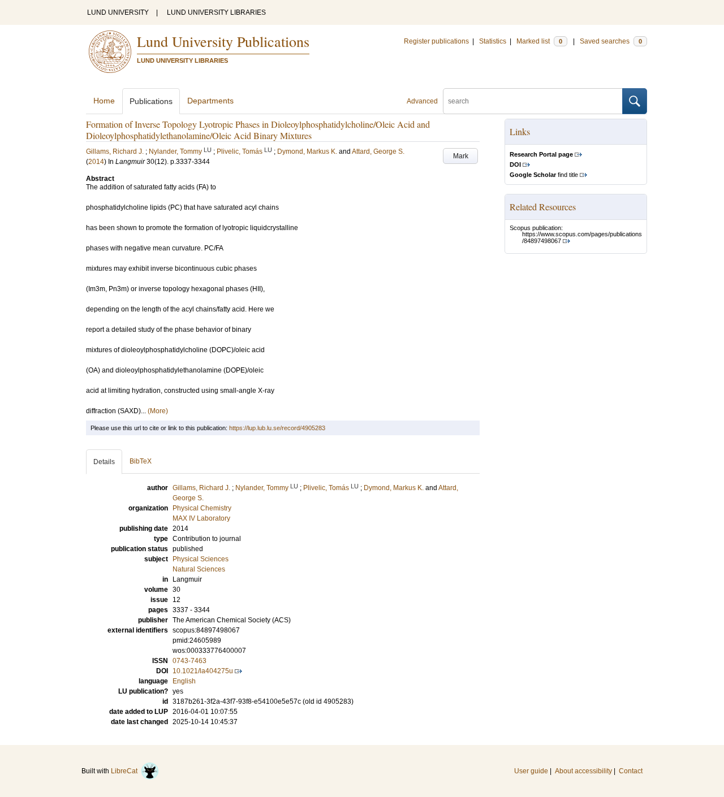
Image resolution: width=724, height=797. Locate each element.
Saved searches (611, 41)
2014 (96, 162)
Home (104, 100)
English (184, 681)
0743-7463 (189, 661)
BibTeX (141, 461)
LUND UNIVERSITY (118, 12)
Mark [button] (460, 156)
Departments (210, 100)
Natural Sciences (199, 569)
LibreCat (126, 771)
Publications (151, 101)
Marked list (539, 41)
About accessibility (583, 771)
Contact (631, 771)
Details (104, 462)
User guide (531, 771)
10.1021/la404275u (203, 671)
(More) (158, 411)
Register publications (436, 41)
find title (544, 174)
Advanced (422, 101)
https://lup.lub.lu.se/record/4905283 (277, 428)
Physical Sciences (201, 559)
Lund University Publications (223, 41)
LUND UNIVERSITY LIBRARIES (216, 12)
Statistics (492, 41)
